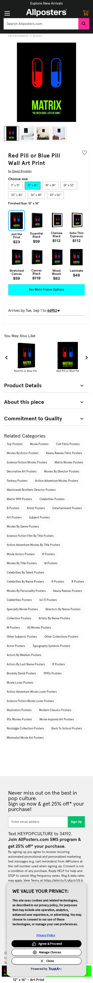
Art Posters (14, 517)
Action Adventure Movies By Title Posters (33, 545)
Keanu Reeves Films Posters (64, 453)
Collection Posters (19, 618)
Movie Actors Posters (21, 554)
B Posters (13, 508)
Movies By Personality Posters (26, 591)
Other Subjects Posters (22, 636)
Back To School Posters (66, 728)
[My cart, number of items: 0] (85, 12)
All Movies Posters (39, 627)
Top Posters (15, 444)
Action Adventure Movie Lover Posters (32, 691)
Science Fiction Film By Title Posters (30, 536)
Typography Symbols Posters (51, 646)
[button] (46, 3)
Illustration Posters (19, 710)
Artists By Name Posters (54, 618)
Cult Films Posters (68, 444)
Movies (37, 36)
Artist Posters (36, 508)
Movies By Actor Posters (23, 453)
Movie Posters (39, 444)
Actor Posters (16, 646)
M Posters (13, 627)
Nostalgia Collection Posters (25, 728)
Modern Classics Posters (55, 710)
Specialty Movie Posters (22, 609)
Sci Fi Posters (48, 600)
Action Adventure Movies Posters (56, 480)
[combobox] (41, 23)
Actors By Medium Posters (24, 655)
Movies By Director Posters (61, 471)
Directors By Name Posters (63, 609)
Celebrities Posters (52, 499)
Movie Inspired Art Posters (57, 719)
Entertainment (18, 36)
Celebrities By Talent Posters (25, 572)
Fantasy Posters (17, 480)
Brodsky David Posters (21, 673)
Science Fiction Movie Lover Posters (30, 701)
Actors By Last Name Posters (26, 664)
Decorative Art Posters (22, 471)
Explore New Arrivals (46, 3)
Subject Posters (39, 517)
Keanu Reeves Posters (67, 591)
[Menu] (7, 13)
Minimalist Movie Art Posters (25, 737)
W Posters (51, 563)
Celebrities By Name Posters (25, 581)
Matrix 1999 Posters (19, 499)
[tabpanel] (46, 245)
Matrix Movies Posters (69, 462)
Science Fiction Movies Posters (27, 462)
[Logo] (46, 12)
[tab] (15, 185)
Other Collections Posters (61, 636)
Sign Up (76, 821)
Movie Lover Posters (20, 682)
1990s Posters (53, 673)
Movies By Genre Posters (23, 526)
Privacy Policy (46, 935)
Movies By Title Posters (22, 563)
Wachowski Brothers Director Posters (31, 490)
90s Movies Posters (19, 719)
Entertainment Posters (67, 508)
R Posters (48, 554)
